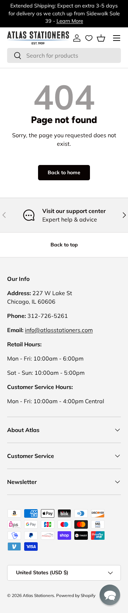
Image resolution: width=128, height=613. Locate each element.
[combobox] (64, 55)
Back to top (64, 244)
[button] (101, 38)
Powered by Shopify (75, 595)
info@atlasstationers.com (59, 330)
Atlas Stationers (38, 595)
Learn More (70, 21)
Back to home (64, 172)
